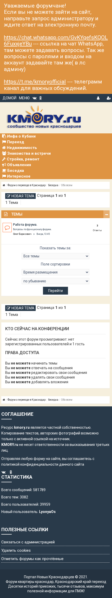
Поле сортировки (55, 264)
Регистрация (109, 97)
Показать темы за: (55, 248)
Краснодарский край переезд (80, 582)
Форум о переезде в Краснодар (27, 185)
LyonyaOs (47, 512)
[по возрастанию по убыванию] (55, 281)
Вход (99, 97)
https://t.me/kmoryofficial (35, 82)
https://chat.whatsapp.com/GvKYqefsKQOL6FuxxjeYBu (56, 40)
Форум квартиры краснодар (30, 582)
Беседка (53, 185)
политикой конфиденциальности (29, 464)
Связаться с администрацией (28, 542)
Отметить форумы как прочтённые (32, 558)
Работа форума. (25, 224)
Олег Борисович (22, 234)
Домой (9, 98)
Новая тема (22, 196)
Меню (24, 98)
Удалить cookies (16, 550)
